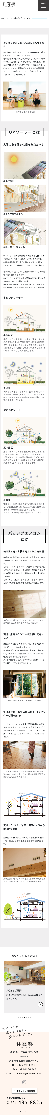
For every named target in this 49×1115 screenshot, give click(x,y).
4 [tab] (25, 1018)
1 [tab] (19, 1018)
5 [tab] (27, 1018)
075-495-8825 (24, 1102)
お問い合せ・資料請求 (26, 1091)
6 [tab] (29, 1018)
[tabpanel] (24, 987)
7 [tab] (31, 1018)
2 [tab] (21, 1018)
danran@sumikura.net (30, 1073)
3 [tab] (23, 1018)
